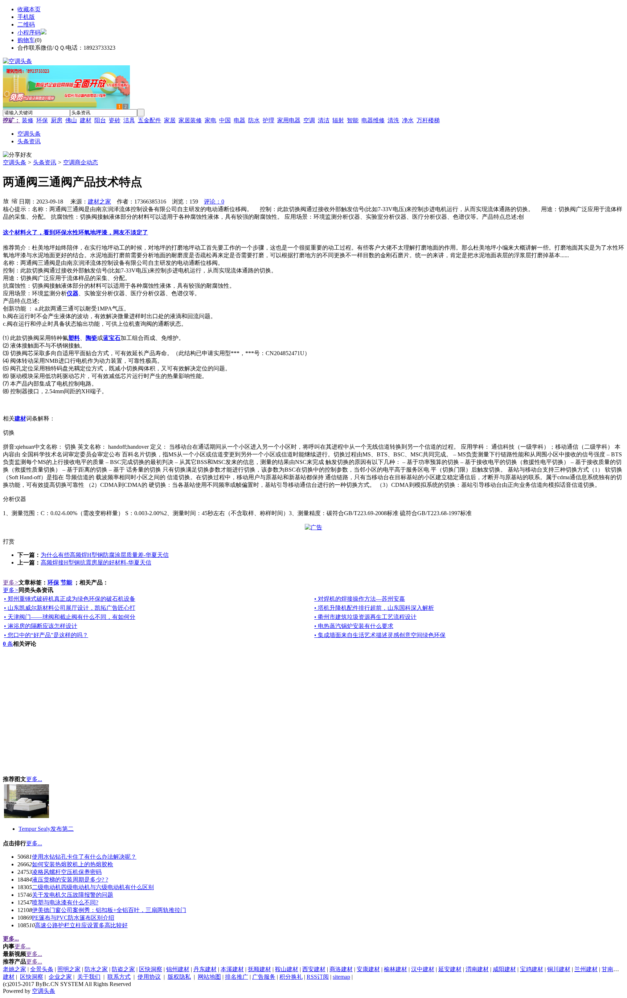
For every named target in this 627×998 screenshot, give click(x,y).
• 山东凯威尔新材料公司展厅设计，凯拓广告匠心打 (69, 608)
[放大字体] (6, 201)
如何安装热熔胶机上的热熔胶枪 (72, 864)
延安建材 (450, 969)
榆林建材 (395, 969)
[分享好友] (17, 155)
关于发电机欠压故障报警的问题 (72, 895)
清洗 (393, 120)
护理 (268, 120)
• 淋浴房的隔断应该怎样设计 (40, 626)
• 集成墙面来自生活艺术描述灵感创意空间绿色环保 (380, 635)
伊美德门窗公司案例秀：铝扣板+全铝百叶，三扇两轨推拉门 (109, 910)
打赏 (9, 541)
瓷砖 (114, 120)
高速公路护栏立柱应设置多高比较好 (81, 925)
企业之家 (60, 977)
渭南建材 (477, 969)
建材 (85, 120)
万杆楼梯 (428, 120)
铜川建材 (558, 969)
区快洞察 (150, 969)
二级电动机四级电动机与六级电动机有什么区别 (93, 887)
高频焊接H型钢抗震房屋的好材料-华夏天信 (96, 562)
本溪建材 (232, 969)
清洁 (323, 120)
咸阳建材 (504, 969)
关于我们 (89, 977)
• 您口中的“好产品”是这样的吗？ (46, 635)
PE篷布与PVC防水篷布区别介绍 (73, 918)
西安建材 (313, 969)
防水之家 (96, 969)
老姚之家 (14, 969)
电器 (239, 120)
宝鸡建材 (531, 969)
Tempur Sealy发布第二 (46, 829)
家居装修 (190, 120)
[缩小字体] (14, 201)
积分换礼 (291, 977)
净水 (408, 120)
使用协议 (149, 977)
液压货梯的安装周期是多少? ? (70, 879)
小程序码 (29, 32)
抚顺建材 (259, 969)
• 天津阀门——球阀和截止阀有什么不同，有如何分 (69, 617)
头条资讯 (44, 162)
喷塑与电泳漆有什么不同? (65, 902)
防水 (254, 120)
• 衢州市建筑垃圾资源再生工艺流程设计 (365, 617)
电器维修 (373, 120)
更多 (11, 582)
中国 (225, 120)
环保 (42, 120)
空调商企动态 (80, 162)
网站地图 (209, 977)
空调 (309, 120)
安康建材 (368, 969)
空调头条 (14, 162)
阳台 (100, 120)
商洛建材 (341, 969)
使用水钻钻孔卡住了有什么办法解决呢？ (84, 857)
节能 (66, 582)
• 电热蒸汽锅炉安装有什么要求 (353, 626)
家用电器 (288, 120)
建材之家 (99, 201)
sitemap (341, 977)
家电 (210, 120)
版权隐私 (179, 977)
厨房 (56, 120)
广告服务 (263, 977)
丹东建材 (205, 969)
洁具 (129, 120)
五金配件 (149, 120)
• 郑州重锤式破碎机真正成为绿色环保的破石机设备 (69, 599)
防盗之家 (123, 969)
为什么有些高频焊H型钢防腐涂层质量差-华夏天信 (105, 555)
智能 (352, 120)
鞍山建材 (286, 969)
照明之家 (69, 969)
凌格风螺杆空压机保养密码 (67, 872)
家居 (170, 120)
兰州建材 (586, 969)
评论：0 (214, 201)
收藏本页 (29, 9)
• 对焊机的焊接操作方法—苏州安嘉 (359, 599)
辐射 (338, 120)
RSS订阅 (318, 977)
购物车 (26, 40)
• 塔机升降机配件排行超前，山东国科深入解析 (374, 608)
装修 (27, 120)
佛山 (71, 120)
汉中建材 (422, 969)
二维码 (26, 24)
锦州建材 (177, 969)
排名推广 (236, 977)
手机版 (26, 17)
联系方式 (119, 977)
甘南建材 (613, 969)
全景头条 (41, 969)
